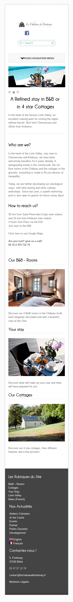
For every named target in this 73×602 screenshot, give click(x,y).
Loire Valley (14, 495)
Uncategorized (17, 532)
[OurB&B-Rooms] (22, 259)
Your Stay (13, 491)
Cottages (13, 487)
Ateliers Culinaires (19, 513)
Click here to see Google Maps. (26, 233)
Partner (13, 525)
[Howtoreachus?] (23, 205)
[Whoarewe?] (19, 144)
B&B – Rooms (16, 484)
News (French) (16, 499)
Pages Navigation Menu (39, 58)
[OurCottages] (20, 394)
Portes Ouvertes (18, 528)
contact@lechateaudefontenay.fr (27, 575)
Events (13, 521)
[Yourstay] (16, 328)
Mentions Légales (19, 581)
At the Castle (16, 517)
